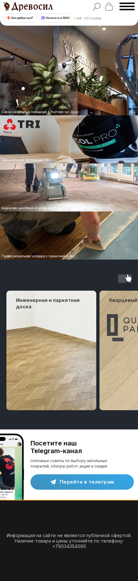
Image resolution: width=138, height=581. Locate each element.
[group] (51, 350)
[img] (69, 187)
